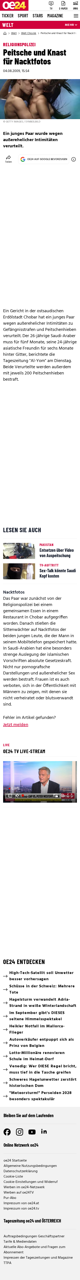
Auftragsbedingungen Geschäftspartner (34, 1236)
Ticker (7, 15)
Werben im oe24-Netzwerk (24, 1187)
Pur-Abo (10, 1198)
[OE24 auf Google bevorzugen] (73, 159)
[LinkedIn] (44, 1132)
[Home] (5, 33)
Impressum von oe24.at (21, 1203)
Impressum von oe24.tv (21, 1209)
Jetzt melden (15, 725)
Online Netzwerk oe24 (21, 1145)
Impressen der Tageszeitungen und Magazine (38, 1258)
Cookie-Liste (13, 1177)
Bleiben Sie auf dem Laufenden (29, 1115)
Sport (23, 15)
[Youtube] (32, 1132)
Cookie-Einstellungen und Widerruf (31, 1182)
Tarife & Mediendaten (20, 1242)
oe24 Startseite (15, 1161)
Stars (38, 15)
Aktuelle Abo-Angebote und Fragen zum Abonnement (34, 1249)
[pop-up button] (62, 795)
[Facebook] (7, 1132)
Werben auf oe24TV (19, 1193)
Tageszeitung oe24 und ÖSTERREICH (32, 1220)
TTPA (7, 1263)
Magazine (55, 15)
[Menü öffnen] (75, 15)
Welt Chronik (28, 33)
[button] (10, 795)
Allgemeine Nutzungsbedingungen (30, 1166)
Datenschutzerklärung (21, 1171)
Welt (8, 25)
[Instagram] (19, 1132)
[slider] (25, 795)
